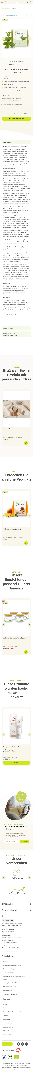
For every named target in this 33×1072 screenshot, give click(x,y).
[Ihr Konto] (30, 2)
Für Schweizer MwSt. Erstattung (11, 994)
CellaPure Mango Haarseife (12, 529)
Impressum (5, 961)
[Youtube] (22, 1044)
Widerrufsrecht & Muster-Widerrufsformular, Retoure (14, 978)
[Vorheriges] (3, 38)
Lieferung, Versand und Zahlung (11, 983)
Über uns (5, 1008)
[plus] (29, 113)
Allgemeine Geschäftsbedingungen (12, 965)
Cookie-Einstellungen (8, 972)
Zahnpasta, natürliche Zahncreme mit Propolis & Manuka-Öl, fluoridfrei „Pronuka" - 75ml (15, 749)
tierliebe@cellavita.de (11, 951)
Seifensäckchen (8, 429)
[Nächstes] (29, 38)
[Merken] (29, 15)
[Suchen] (5, 2)
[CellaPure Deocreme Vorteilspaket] (16, 618)
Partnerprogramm (7, 1023)
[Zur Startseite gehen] (16, 4)
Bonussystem (6, 1019)
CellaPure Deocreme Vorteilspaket (14, 638)
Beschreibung (8, 142)
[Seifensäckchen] (16, 409)
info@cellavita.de (10, 931)
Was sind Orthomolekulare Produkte (12, 1011)
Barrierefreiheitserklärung (9, 990)
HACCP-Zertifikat (7, 1034)
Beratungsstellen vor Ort (9, 1027)
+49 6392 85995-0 (9, 929)
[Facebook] (18, 1044)
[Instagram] (26, 1044)
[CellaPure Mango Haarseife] (16, 509)
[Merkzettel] (27, 2)
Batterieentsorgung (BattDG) (10, 986)
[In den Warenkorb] (26, 443)
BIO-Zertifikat (6, 1031)
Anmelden (25, 841)
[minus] (4, 113)
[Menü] (2, 2)
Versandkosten (27, 1063)
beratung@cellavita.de (11, 942)
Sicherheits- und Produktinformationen (10, 334)
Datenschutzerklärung (8, 969)
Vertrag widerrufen (8, 920)
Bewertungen (8, 328)
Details (16, 762)
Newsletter (5, 1015)
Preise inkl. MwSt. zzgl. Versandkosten (10, 100)
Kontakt (5, 1004)
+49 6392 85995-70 (9, 940)
